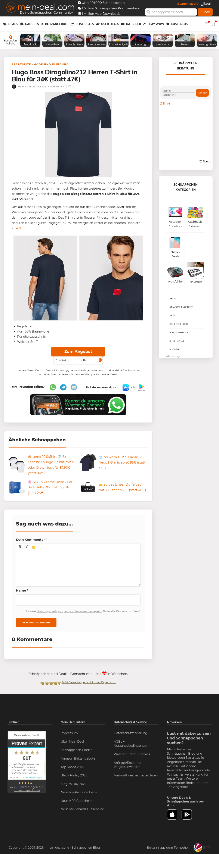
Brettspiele (176, 340)
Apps (172, 315)
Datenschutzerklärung (130, 733)
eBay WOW (156, 24)
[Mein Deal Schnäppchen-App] (189, 814)
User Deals (110, 24)
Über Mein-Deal (72, 742)
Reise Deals (84, 24)
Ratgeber (133, 24)
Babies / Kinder (178, 323)
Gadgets (32, 24)
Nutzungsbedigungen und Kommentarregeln (69, 611)
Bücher (174, 349)
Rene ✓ (22, 86)
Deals (13, 24)
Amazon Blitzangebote (78, 758)
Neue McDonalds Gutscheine (82, 809)
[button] (20, 547)
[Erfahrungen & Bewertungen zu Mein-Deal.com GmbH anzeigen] (26, 762)
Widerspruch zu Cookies (132, 754)
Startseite (21, 64)
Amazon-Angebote (181, 307)
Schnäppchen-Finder (76, 750)
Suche (205, 12)
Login (208, 3)
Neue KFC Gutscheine (77, 801)
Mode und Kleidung (51, 64)
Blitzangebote (56, 24)
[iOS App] (125, 387)
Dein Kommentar (31, 539)
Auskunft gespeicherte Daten (136, 775)
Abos (172, 298)
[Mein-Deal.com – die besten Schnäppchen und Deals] (40, 8)
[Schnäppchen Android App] (141, 387)
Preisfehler (175, 770)
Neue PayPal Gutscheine (79, 792)
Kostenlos (179, 24)
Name (22, 590)
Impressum (69, 733)
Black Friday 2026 (74, 775)
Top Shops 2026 (72, 767)
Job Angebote (177, 787)
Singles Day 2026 (74, 784)
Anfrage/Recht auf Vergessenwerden (127, 765)
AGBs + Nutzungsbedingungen (131, 744)
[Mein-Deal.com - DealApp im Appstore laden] (174, 814)
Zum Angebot (78, 351)
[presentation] (20, 547)
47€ (18, 228)
